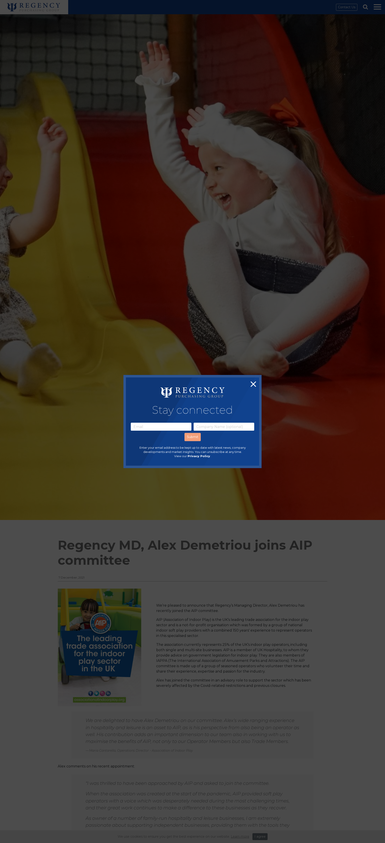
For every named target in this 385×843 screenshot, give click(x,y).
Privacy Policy (199, 456)
